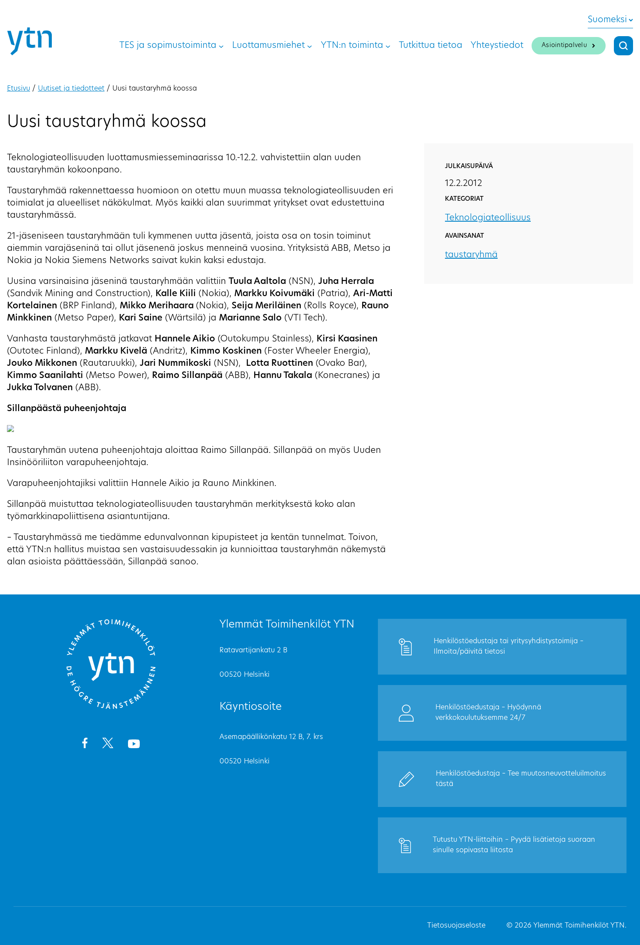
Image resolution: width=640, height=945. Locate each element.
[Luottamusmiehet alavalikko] (309, 45)
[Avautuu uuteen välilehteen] (85, 745)
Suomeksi (607, 20)
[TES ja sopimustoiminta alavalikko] (221, 45)
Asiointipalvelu (564, 45)
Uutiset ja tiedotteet (71, 88)
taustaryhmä (471, 255)
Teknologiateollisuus (488, 218)
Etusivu (18, 88)
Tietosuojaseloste (456, 925)
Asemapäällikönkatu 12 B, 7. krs (271, 737)
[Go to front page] (111, 707)
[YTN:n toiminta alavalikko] (388, 45)
